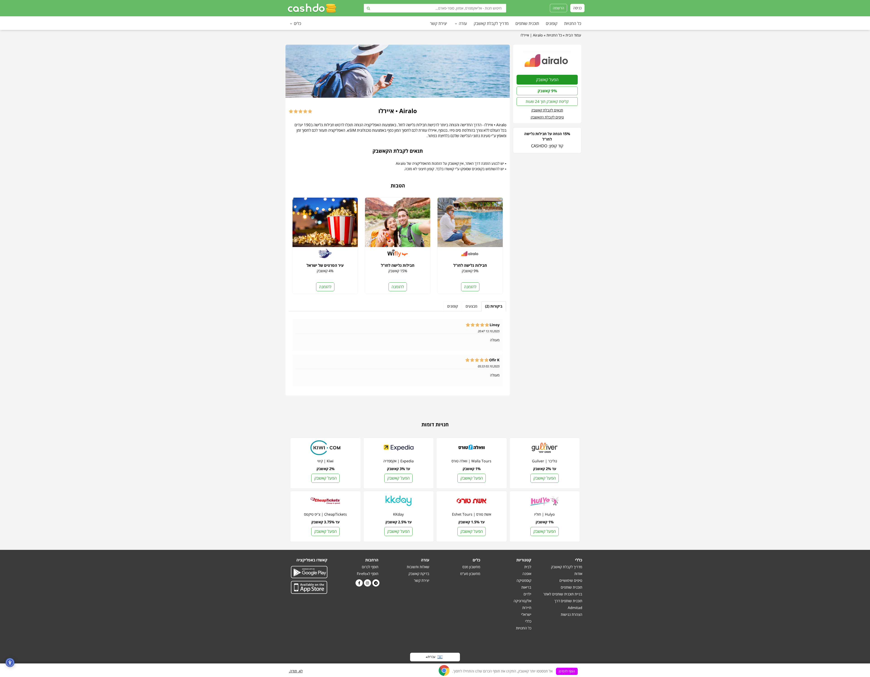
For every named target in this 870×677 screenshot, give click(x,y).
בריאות (526, 587)
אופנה (526, 573)
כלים (297, 23)
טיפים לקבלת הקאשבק (547, 117)
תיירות (526, 607)
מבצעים (471, 306)
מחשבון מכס (471, 566)
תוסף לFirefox (367, 573)
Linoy (495, 325)
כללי (528, 621)
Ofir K (494, 360)
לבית (527, 566)
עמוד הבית (573, 35)
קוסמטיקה (524, 580)
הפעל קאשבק (547, 79)
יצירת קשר (438, 23)
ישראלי (526, 614)
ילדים (527, 594)
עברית (432, 656)
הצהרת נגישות (571, 614)
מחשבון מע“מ (470, 573)
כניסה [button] (577, 7)
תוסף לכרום (370, 566)
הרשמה (558, 7)
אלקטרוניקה (522, 600)
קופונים (551, 23)
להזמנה (470, 286)
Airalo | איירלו (532, 35)
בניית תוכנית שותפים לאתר (562, 594)
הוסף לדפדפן (567, 671)
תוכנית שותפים (527, 23)
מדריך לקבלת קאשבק (491, 23)
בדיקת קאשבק (418, 573)
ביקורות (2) (493, 306)
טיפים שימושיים (570, 580)
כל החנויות (572, 23)
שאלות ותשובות (418, 566)
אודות (578, 573)
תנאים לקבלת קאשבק (547, 110)
